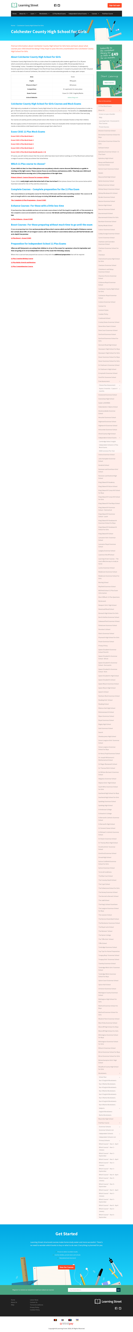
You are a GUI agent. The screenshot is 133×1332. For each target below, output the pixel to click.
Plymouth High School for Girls (108, 637)
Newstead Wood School (106, 609)
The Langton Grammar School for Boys (108, 909)
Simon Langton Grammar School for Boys (106, 748)
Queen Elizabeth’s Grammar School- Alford (107, 657)
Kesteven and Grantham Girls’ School (108, 470)
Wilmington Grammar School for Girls (108, 1043)
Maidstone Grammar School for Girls (108, 577)
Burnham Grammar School (107, 221)
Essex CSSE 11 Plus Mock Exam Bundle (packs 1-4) (28, 152)
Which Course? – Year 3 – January (107, 1164)
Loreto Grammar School (106, 568)
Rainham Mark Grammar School (109, 696)
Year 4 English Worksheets (107, 1087)
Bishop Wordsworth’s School (108, 193)
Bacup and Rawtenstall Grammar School (106, 163)
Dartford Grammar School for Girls (108, 339)
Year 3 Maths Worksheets (107, 1084)
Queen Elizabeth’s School (106, 680)
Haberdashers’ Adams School (108, 407)
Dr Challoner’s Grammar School (108, 365)
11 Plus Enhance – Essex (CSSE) (22, 219)
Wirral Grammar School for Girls (109, 1056)
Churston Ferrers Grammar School (107, 277)
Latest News (34, 1300)
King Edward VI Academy (106, 482)
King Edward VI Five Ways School (109, 503)
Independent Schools (106, 1133)
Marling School (103, 582)
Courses (94, 14)
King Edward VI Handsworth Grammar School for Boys (107, 522)
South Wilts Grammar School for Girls (108, 788)
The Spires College (104, 935)
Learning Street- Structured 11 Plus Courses (109, 122)
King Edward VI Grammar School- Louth (106, 515)
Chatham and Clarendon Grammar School (106, 243)
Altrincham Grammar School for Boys (109, 136)
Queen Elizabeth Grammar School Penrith (107, 651)
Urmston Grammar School (107, 989)
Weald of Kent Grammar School (108, 1019)
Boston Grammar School (106, 201)
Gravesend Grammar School (107, 395)
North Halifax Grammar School (108, 617)
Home (14, 14)
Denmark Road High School (107, 345)
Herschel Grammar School (107, 417)
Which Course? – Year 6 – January (107, 1210)
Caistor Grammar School (106, 229)
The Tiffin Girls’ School (106, 939)
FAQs (100, 117)
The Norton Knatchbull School (108, 919)
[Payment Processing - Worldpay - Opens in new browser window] (66, 1323)
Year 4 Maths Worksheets (107, 1091)
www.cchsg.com (73, 97)
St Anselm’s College (105, 813)
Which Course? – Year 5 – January (107, 1194)
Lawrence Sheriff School (106, 555)
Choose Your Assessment (107, 385)
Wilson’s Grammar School (107, 1048)
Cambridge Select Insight (107, 441)
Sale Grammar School (105, 728)
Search (100, 732)
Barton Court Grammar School (108, 169)
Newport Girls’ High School (107, 605)
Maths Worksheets (105, 1115)
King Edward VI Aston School (107, 486)
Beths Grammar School (106, 181)
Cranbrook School (104, 318)
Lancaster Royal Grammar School (107, 545)
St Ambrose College (105, 809)
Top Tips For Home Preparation (109, 951)
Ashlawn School (103, 148)
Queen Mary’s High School (107, 688)
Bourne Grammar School (106, 209)
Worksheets (43, 14)
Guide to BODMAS (104, 403)
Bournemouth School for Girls (108, 217)
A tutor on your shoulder (107, 114)
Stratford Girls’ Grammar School (106, 848)
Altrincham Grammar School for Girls (109, 142)
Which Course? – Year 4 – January (107, 1179)
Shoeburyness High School (107, 736)
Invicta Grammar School (106, 455)
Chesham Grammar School (107, 265)
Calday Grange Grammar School (109, 234)
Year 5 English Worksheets (107, 1094)
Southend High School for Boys (108, 793)
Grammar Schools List (106, 1130)
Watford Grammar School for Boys (108, 1007)
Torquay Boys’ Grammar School (108, 955)
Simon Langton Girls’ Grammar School (108, 741)
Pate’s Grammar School (106, 633)
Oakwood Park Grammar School (109, 621)
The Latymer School (105, 915)
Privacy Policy (103, 646)
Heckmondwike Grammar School (106, 412)
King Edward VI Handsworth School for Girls (107, 528)
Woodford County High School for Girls (108, 1068)
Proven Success (104, 127)
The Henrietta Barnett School (108, 896)
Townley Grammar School (107, 963)
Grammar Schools (105, 1127)
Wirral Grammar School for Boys (109, 1052)
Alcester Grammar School (107, 131)
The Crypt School (104, 884)
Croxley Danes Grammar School (108, 322)
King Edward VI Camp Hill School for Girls (109, 498)
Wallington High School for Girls (107, 1000)
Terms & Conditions (105, 872)
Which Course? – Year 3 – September (107, 1170)
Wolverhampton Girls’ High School (107, 1061)
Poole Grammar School (106, 641)
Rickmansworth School (106, 712)
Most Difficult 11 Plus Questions (109, 597)
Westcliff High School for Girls (108, 1031)
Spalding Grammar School (107, 801)
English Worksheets (105, 1111)
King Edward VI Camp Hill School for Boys (109, 491)
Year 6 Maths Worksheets (107, 1105)
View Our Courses (66, 1267)
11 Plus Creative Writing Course (22, 258)
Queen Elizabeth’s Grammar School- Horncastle (107, 664)
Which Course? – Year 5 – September (107, 1200)
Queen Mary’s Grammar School (108, 684)
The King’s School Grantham (108, 904)
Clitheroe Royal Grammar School (107, 283)
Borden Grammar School (106, 197)
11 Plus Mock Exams (59, 14)
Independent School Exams (78, 14)
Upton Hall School (104, 985)
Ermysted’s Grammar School (107, 373)
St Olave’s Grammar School (107, 839)
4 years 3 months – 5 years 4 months (108, 389)
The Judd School (103, 900)
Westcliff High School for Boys (108, 1027)
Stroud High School (104, 857)
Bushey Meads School (105, 225)
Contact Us (102, 306)
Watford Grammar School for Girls (108, 1013)
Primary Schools (104, 1140)
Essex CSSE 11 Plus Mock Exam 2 (22, 140)
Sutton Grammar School (106, 868)
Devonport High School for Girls (109, 353)
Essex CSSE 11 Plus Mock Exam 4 (22, 148)
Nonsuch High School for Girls (108, 613)
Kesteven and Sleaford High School (107, 477)
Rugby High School (104, 724)
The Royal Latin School (106, 927)
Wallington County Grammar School (108, 994)
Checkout (101, 255)
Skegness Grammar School (107, 779)
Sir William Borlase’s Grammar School (108, 773)
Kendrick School (103, 465)
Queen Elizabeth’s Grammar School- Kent (107, 670)
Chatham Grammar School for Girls (108, 249)
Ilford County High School (107, 434)
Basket (100, 173)
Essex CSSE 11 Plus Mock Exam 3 (22, 144)
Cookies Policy (103, 314)
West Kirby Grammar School (107, 1023)
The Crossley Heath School (107, 880)
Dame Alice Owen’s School (107, 326)
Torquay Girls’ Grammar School (108, 959)
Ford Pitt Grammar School (107, 377)
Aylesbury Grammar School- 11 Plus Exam (108, 153)
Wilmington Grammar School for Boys (108, 1036)
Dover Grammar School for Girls (109, 361)
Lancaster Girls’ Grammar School (107, 539)
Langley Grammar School (106, 551)
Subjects (102, 1108)
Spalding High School (105, 805)
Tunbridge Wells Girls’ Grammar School (109, 968)
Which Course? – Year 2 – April (108, 1144)
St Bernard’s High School (106, 824)
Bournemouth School (105, 213)
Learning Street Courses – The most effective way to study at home (108, 561)
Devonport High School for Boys (109, 349)
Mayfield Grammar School (107, 586)
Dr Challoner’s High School (107, 369)
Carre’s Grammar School (106, 238)
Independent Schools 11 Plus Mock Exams (108, 446)
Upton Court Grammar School (108, 980)
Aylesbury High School (105, 158)
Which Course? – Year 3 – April (108, 1159)
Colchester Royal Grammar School (107, 296)
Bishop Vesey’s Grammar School (109, 189)
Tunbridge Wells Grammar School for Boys (107, 975)
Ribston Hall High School (106, 708)
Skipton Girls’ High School (107, 783)
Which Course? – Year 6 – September (107, 1216)
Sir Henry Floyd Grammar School (109, 753)
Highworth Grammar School (107, 425)
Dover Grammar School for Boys (109, 357)
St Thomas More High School (108, 843)
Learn (32, 14)
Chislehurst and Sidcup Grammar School (105, 270)
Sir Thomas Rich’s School (106, 768)
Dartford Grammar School (107, 334)
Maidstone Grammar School (107, 572)
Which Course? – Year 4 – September (107, 1185)
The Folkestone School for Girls (109, 888)
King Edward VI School (105, 534)
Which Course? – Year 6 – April (108, 1205)
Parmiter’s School (104, 629)
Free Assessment (104, 381)
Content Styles (103, 310)
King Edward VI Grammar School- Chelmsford (106, 508)
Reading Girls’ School (105, 700)
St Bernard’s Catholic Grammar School (108, 819)
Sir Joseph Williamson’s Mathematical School (106, 759)
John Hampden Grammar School (106, 460)
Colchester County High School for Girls (108, 290)
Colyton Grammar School (106, 302)
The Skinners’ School (105, 931)
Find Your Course (107, 14)
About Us (22, 14)
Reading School (103, 704)
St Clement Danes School (106, 828)
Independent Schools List (107, 1137)
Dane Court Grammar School (108, 330)
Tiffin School (102, 943)
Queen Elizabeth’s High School (108, 676)
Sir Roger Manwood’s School (107, 764)
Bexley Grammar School (106, 185)
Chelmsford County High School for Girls (109, 260)
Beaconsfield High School (106, 177)
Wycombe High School (105, 1119)
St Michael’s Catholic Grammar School (108, 833)
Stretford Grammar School (107, 853)
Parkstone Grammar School (107, 625)
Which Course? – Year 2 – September (107, 1154)
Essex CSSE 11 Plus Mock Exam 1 (22, 136)
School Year (103, 1077)
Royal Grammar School (106, 720)
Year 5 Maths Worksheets (107, 1098)
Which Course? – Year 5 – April (108, 1190)
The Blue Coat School (105, 876)
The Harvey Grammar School (108, 892)
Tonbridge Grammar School (107, 947)
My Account (102, 601)
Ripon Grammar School (106, 716)
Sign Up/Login (114, 5)
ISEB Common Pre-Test (107, 451)
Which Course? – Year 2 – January (107, 1148)
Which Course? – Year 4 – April (108, 1175)
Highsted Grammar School (107, 421)
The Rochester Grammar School (109, 923)
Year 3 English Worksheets (107, 1080)
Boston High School (105, 205)
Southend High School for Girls (108, 797)
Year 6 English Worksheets (107, 1101)
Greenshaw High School (106, 399)
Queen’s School (103, 692)
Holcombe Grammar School (107, 430)
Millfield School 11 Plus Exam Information (108, 591)
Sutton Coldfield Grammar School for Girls (107, 862)
